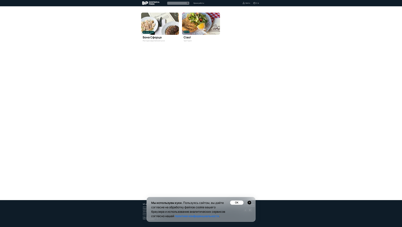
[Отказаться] (249, 202)
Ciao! (187, 37)
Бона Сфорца (152, 37)
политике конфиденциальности (197, 216)
